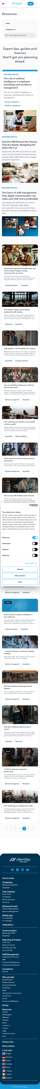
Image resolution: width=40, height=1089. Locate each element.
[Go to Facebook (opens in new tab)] (12, 869)
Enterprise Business (9, 985)
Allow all (20, 569)
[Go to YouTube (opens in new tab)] (27, 869)
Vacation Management (10, 909)
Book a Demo (8, 1046)
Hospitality (6, 988)
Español (9, 1078)
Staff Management (10, 954)
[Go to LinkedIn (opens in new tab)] (22, 869)
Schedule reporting (9, 948)
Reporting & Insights (11, 939)
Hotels (4, 998)
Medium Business (8, 982)
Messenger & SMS (8, 933)
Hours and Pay (7, 950)
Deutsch (9, 1057)
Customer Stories (8, 1033)
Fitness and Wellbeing (10, 1001)
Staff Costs (6, 942)
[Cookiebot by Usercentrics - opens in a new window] (29, 505)
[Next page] (33, 828)
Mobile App (7, 915)
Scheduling (7, 882)
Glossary (5, 1020)
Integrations (7, 924)
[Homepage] (17, 3)
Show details (29, 563)
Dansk (8, 1060)
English (8, 1054)
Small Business (7, 980)
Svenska (9, 1064)
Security (5, 971)
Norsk (8, 1067)
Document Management (11, 962)
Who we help (8, 977)
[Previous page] (6, 828)
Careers (5, 1028)
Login (31, 4)
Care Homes (6, 996)
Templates (6, 888)
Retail (4, 990)
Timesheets (6, 897)
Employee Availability (10, 885)
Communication (9, 930)
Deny (20, 582)
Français (9, 1071)
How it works (8, 878)
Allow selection (20, 576)
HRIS (4, 960)
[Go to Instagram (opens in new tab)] (17, 869)
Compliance (7, 969)
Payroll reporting (8, 899)
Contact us (6, 1025)
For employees (7, 918)
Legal (4, 1031)
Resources (6, 1009)
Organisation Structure (10, 957)
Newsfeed (6, 936)
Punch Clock (6, 894)
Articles (5, 1012)
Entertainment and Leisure (11, 993)
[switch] (35, 543)
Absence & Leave (10, 906)
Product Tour (8, 1041)
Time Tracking (8, 891)
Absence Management (10, 911)
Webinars (5, 1017)
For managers (7, 921)
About (4, 1023)
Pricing (5, 1005)
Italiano (9, 1074)
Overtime (5, 902)
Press (4, 1036)
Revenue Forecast (8, 945)
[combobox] (20, 23)
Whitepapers (7, 1015)
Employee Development (11, 965)
